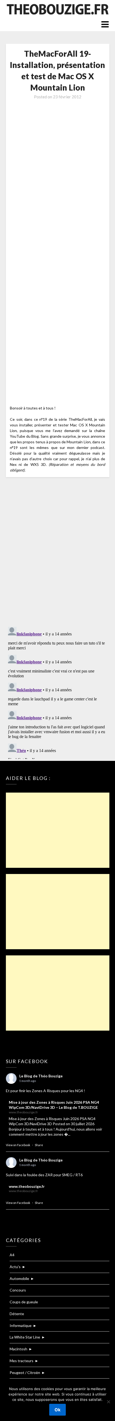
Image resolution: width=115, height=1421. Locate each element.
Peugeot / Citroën (25, 1372)
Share (39, 1145)
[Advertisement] (57, 830)
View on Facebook (18, 1145)
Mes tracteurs (21, 1360)
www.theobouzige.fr (27, 1186)
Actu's (15, 1266)
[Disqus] (57, 552)
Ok (57, 1409)
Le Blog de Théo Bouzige (41, 1076)
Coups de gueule (24, 1302)
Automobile (19, 1278)
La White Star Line (25, 1337)
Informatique (21, 1325)
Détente (17, 1313)
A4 (12, 1255)
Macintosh (18, 1349)
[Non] (108, 1401)
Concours (18, 1290)
